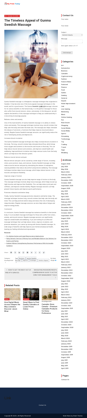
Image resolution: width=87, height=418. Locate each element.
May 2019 (64, 365)
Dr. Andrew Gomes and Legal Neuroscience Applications (25, 236)
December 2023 (66, 237)
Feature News (66, 82)
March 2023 (65, 262)
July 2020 (64, 330)
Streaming (65, 136)
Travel (63, 147)
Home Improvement (68, 103)
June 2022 (64, 286)
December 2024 (67, 207)
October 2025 (66, 183)
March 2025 (65, 199)
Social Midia (65, 131)
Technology (65, 139)
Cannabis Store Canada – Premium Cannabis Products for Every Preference (49, 308)
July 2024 (64, 221)
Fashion (64, 79)
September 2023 (67, 245)
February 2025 (66, 202)
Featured (64, 84)
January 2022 (65, 300)
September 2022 (67, 278)
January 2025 (65, 205)
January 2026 (66, 177)
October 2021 (66, 305)
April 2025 (65, 196)
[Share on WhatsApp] (23, 252)
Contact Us (65, 379)
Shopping (64, 125)
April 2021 (64, 319)
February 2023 (66, 265)
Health (63, 101)
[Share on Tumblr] (35, 252)
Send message (67, 52)
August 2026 (65, 164)
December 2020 (67, 322)
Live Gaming (65, 109)
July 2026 (64, 166)
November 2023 (67, 240)
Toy (62, 142)
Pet (62, 120)
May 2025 (64, 194)
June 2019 (64, 363)
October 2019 (66, 352)
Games (63, 92)
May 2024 (64, 226)
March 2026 (65, 172)
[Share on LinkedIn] (19, 252)
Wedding (64, 152)
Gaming (64, 95)
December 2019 (66, 346)
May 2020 (64, 335)
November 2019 (66, 349)
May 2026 (64, 169)
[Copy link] (43, 252)
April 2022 (65, 292)
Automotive (65, 68)
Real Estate (65, 122)
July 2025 (64, 191)
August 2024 (65, 218)
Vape (63, 150)
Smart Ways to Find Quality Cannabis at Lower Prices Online (31, 305)
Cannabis (64, 73)
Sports (63, 133)
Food (63, 90)
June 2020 (64, 333)
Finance (64, 87)
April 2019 (64, 368)
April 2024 (65, 229)
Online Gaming (66, 117)
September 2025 (67, 185)
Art (62, 65)
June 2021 (64, 314)
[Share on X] (15, 252)
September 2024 (67, 215)
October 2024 (66, 213)
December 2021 (66, 303)
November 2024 (67, 210)
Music (7, 299)
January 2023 (65, 267)
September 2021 (67, 308)
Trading (64, 144)
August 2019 (65, 357)
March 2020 (65, 338)
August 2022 (65, 281)
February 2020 (66, 341)
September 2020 (67, 327)
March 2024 (65, 232)
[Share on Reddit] (31, 252)
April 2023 (65, 259)
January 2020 (66, 344)
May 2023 (64, 256)
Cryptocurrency (66, 76)
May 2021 (64, 316)
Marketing (65, 112)
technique (33, 260)
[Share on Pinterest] (27, 252)
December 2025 (66, 180)
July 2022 (64, 284)
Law (62, 106)
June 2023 (64, 254)
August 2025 (65, 188)
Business (21, 258)
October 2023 (66, 243)
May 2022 (64, 289)
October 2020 (66, 325)
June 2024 (64, 224)
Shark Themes (78, 416)
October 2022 (66, 275)
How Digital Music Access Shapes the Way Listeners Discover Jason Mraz (12, 306)
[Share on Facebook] (11, 252)
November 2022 (67, 273)
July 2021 (64, 311)
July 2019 (64, 360)
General (26, 299)
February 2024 (66, 235)
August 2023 (65, 248)
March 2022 (65, 295)
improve (25, 260)
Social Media (65, 128)
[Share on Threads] (39, 252)
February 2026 (66, 175)
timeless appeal (43, 260)
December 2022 (66, 270)
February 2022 (66, 297)
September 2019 (67, 355)
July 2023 (64, 251)
